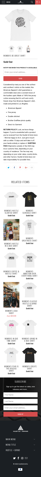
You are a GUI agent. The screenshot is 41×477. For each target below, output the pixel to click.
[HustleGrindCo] (20, 2)
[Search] (32, 2)
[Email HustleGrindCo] (26, 458)
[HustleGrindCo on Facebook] (18, 458)
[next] (35, 25)
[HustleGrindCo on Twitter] (14, 458)
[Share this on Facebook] (14, 167)
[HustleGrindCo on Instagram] (22, 458)
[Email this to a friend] (31, 167)
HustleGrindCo (23, 464)
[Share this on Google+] (26, 167)
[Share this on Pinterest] (20, 167)
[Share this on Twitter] (8, 167)
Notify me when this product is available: (20, 68)
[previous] (5, 25)
